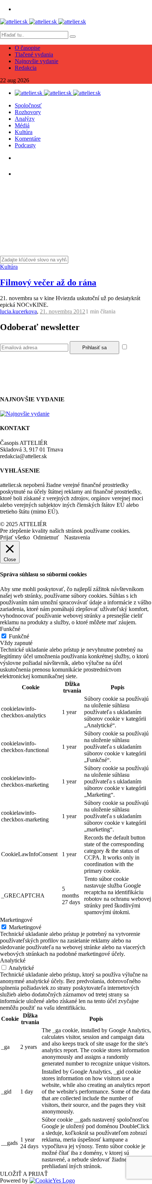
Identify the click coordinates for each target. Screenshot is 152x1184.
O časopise (27, 48)
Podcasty (25, 145)
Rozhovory (28, 112)
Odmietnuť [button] (46, 537)
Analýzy (25, 119)
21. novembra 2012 (62, 311)
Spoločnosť (28, 105)
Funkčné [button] (10, 629)
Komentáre (28, 138)
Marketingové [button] (16, 920)
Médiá (22, 125)
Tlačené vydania (34, 54)
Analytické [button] (12, 960)
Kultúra (23, 132)
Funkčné (19, 636)
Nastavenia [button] (77, 537)
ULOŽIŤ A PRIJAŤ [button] (24, 1174)
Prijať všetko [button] (15, 537)
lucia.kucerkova (18, 311)
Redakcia (26, 68)
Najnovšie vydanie (36, 61)
